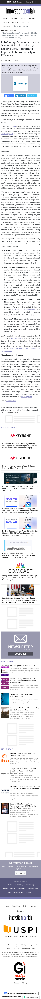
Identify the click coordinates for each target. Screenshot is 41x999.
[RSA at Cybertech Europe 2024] (5, 670)
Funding (23, 18)
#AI (14, 126)
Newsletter (6, 26)
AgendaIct (29, 892)
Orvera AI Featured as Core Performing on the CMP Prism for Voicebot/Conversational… (23, 806)
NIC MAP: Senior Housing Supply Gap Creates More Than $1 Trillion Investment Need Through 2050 (20, 488)
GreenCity (21, 889)
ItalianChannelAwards (15, 892)
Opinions (6, 22)
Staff (24, 906)
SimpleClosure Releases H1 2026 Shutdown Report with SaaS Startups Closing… (23, 771)
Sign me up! (20, 873)
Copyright (32, 906)
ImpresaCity (30, 885)
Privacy (24, 983)
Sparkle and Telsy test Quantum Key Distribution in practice (24, 709)
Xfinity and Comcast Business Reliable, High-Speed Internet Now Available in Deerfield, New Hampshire (20, 578)
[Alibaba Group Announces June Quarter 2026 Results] (5, 758)
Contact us (20, 911)
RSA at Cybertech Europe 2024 (22, 665)
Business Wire (6, 60)
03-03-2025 (17, 60)
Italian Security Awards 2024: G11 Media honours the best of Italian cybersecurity (24, 680)
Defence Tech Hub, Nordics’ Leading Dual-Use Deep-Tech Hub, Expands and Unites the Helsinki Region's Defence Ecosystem (20, 510)
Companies (14, 18)
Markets (32, 18)
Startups (15, 22)
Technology (25, 22)
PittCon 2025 (16, 338)
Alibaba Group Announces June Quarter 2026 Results (22, 754)
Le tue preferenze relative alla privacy (21, 993)
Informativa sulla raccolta (11, 997)
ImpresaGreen (33, 889)
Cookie (16, 983)
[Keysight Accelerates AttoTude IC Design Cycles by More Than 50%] (20, 458)
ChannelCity (29, 2)
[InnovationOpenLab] (20, 11)
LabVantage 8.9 (7, 134)
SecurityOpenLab (9, 889)
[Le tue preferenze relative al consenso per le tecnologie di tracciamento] (31, 997)
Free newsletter (12, 412)
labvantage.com (16, 348)
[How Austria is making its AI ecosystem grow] (5, 699)
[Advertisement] (21, 853)
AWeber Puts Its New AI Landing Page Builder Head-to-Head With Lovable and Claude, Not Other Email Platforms (18, 555)
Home (5, 18)
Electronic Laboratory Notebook (23, 309)
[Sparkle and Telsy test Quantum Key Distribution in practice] (5, 712)
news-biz (13, 31)
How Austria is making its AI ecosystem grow (21, 695)
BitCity (9, 885)
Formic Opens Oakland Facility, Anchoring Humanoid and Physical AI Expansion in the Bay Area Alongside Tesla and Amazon (19, 600)
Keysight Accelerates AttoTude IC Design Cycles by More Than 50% (18, 467)
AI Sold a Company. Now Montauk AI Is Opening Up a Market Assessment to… (25, 788)
